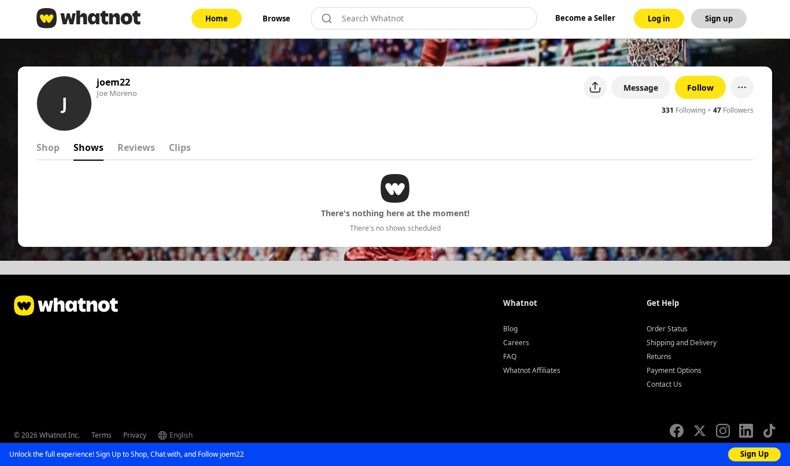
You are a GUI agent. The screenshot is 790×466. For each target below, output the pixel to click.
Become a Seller (585, 18)
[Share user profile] (595, 87)
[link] (216, 18)
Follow (700, 87)
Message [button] (640, 87)
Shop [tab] (48, 147)
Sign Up (754, 454)
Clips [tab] (180, 147)
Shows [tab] (88, 147)
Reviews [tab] (136, 147)
